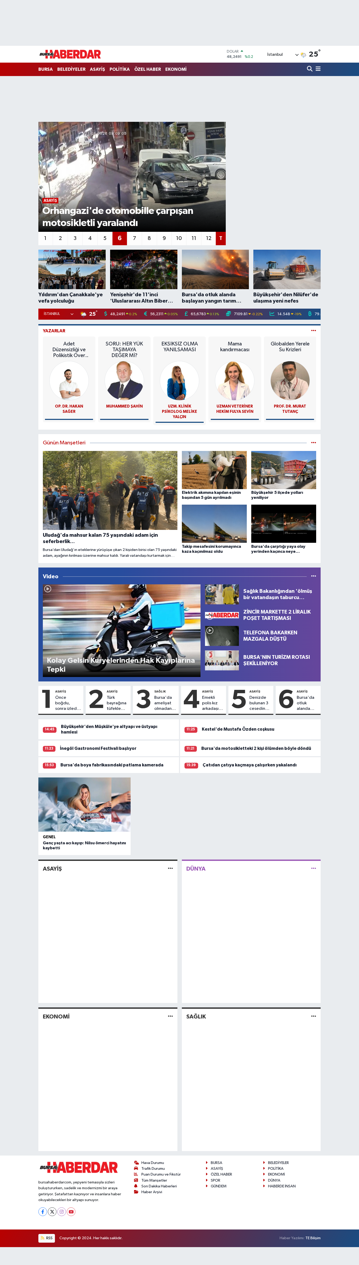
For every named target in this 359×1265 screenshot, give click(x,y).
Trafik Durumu (153, 1169)
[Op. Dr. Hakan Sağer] (69, 380)
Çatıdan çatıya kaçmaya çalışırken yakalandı (250, 765)
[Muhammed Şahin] (124, 380)
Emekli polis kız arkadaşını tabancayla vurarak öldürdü (213, 703)
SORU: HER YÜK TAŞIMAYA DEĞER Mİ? (124, 349)
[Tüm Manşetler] (313, 443)
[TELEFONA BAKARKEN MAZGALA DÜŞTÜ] (222, 636)
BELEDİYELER (71, 69)
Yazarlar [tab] (54, 331)
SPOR (215, 1180)
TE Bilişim (313, 1238)
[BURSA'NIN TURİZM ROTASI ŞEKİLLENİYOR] (222, 660)
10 (179, 238)
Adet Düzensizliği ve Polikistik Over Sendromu (69, 349)
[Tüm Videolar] (313, 576)
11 (194, 238)
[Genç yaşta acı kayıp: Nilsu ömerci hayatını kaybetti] (84, 804)
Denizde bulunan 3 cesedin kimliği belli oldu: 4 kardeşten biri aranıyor (259, 703)
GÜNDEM (219, 1186)
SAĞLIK (160, 691)
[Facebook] (42, 1211)
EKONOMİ (176, 69)
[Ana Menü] (317, 69)
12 (208, 238)
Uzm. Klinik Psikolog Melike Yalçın (179, 411)
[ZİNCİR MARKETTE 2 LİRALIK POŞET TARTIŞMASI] (222, 615)
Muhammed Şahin (124, 406)
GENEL (49, 837)
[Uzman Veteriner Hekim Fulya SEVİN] (234, 380)
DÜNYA (196, 869)
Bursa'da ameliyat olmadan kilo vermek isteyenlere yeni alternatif (165, 703)
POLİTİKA (120, 69)
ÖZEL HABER (147, 69)
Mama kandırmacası (234, 346)
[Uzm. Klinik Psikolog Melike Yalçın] (179, 380)
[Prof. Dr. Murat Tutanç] (290, 380)
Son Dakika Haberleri (159, 1186)
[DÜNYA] (313, 868)
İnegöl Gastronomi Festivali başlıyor (98, 748)
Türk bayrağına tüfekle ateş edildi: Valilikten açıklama (116, 703)
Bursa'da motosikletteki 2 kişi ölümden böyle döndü (256, 748)
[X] (52, 1211)
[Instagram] (61, 1211)
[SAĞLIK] (313, 1017)
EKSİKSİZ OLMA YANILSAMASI (179, 346)
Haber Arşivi (151, 1192)
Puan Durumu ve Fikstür (161, 1174)
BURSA (45, 69)
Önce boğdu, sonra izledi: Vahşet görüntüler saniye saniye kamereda (68, 703)
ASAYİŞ (97, 69)
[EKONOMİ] (170, 1017)
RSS (49, 1238)
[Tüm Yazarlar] (313, 331)
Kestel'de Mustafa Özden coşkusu (238, 729)
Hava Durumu (152, 1163)
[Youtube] (71, 1211)
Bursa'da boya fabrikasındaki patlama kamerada (111, 765)
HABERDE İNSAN (282, 1186)
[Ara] (310, 69)
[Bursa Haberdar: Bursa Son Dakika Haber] (69, 54)
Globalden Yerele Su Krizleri (290, 346)
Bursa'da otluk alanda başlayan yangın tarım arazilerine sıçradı (307, 703)
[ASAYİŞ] (170, 868)
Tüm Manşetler (154, 1180)
